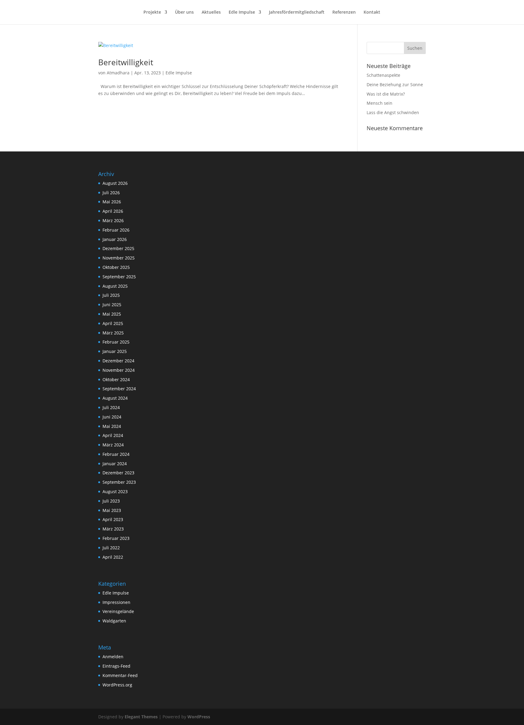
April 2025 (112, 323)
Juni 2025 (111, 304)
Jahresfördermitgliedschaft (296, 12)
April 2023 (112, 519)
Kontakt (372, 12)
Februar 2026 (115, 230)
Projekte (152, 12)
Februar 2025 (115, 342)
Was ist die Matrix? (386, 94)
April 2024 (112, 435)
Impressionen (116, 602)
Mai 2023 (111, 510)
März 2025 (113, 333)
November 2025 (118, 258)
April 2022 (112, 557)
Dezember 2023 (118, 473)
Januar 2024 (114, 463)
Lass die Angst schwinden (393, 112)
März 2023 (113, 529)
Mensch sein (379, 103)
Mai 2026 (111, 202)
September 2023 (119, 482)
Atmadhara (118, 73)
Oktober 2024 (116, 379)
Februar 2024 (115, 454)
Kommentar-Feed (120, 675)
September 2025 (119, 276)
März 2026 (113, 220)
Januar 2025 (114, 351)
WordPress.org (117, 685)
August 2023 (115, 491)
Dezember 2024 (118, 361)
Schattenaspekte (383, 75)
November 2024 (118, 370)
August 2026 (115, 183)
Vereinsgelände (118, 611)
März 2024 (113, 445)
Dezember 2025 (118, 248)
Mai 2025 (111, 314)
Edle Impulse (242, 12)
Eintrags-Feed (116, 666)
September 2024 (119, 388)
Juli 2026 (111, 192)
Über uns (184, 12)
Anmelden (112, 656)
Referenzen (344, 12)
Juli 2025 (111, 295)
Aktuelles (211, 12)
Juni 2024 (111, 417)
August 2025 (115, 286)
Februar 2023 (115, 538)
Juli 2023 (111, 501)
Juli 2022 (111, 548)
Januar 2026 (114, 239)
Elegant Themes (141, 717)
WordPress (198, 717)
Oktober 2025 (116, 267)
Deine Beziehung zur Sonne (395, 84)
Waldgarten (114, 621)
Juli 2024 (111, 407)
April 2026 (112, 211)
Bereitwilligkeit (125, 62)
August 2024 (115, 398)
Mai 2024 (111, 426)
